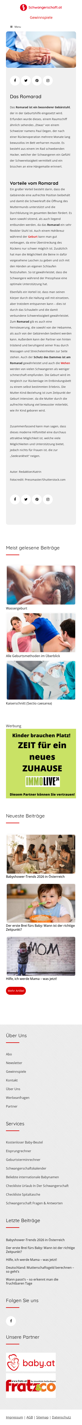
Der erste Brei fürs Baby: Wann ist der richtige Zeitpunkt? (40, 927)
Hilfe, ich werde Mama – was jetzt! (31, 979)
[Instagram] (48, 81)
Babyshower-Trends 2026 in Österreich (35, 876)
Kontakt (12, 1080)
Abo (9, 1054)
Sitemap (42, 1417)
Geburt (33, 236)
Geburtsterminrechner (23, 1160)
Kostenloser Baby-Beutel (24, 1142)
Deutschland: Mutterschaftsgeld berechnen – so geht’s (40, 1269)
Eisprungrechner (18, 1151)
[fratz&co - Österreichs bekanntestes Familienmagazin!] (31, 1397)
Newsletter (14, 1063)
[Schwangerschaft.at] (41, 5)
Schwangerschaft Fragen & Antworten (34, 1203)
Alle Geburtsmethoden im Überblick (33, 656)
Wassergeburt (16, 608)
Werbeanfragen (17, 1097)
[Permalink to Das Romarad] (41, 66)
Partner (12, 1106)
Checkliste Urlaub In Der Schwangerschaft (37, 1186)
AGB (29, 1417)
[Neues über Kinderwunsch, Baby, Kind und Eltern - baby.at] (31, 1370)
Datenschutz (61, 1417)
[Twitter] (26, 81)
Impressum (14, 1417)
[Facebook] (15, 81)
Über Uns (13, 1089)
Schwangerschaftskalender (26, 1168)
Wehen (65, 363)
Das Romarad (25, 96)
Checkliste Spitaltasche (23, 1194)
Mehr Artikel (16, 991)
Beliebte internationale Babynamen (32, 1177)
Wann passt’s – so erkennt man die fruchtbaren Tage (32, 1281)
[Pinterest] (37, 81)
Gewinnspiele (41, 17)
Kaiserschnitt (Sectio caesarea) (29, 703)
